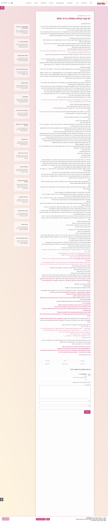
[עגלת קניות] (2, 7)
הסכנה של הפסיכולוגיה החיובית (22, 181)
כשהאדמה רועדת (24, 166)
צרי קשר (36, 3)
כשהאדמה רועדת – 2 (23, 41)
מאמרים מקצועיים (60, 3)
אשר (48, 519)
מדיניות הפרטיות (40, 519)
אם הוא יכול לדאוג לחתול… (22, 110)
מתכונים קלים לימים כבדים (22, 69)
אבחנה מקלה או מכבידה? (22, 238)
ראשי (91, 3)
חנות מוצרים (69, 3)
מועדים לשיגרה (24, 83)
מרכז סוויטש (84, 3)
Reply (86, 379)
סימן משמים (25, 96)
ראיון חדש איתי (24, 139)
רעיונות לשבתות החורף (23, 55)
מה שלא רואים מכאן (23, 197)
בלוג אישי (51, 3)
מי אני (77, 3)
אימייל (89, 405)
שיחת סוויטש (43, 3)
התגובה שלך (87, 384)
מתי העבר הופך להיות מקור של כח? (22, 125)
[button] (1, 499)
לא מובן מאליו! (24, 224)
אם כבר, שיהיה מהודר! (23, 210)
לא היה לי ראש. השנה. (23, 153)
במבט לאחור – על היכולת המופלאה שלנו (22, 27)
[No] (5, 518)
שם (89, 400)
